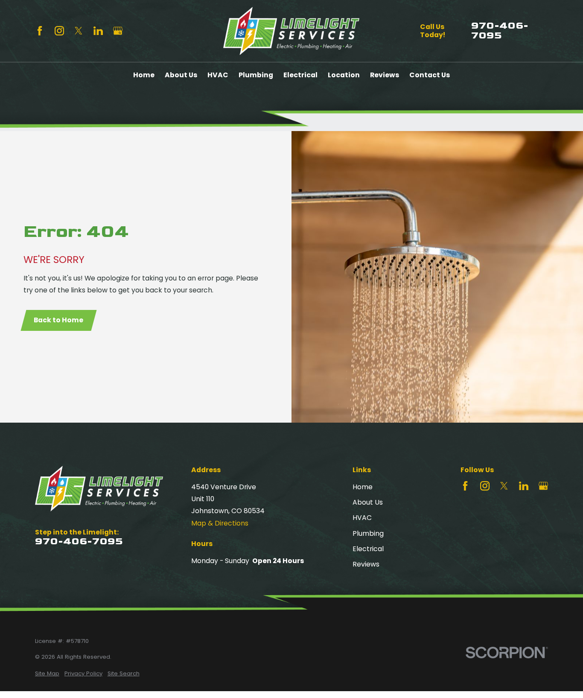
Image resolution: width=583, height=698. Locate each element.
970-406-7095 (499, 31)
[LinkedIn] (98, 30)
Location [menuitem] (344, 75)
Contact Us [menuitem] (429, 75)
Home (363, 487)
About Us (368, 502)
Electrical (368, 549)
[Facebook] (39, 30)
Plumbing (368, 533)
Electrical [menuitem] (300, 75)
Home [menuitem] (143, 75)
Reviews (366, 564)
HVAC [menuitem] (217, 75)
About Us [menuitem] (181, 75)
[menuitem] (47, 674)
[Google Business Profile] (117, 30)
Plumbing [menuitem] (256, 75)
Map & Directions (219, 523)
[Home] (291, 31)
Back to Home (58, 320)
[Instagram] (59, 30)
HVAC (362, 518)
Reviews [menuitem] (384, 75)
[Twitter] (78, 30)
